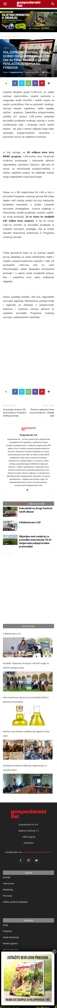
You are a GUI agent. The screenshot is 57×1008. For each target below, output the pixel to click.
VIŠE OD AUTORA (37, 504)
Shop (5, 925)
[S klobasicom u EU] (10, 526)
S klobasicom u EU (30, 522)
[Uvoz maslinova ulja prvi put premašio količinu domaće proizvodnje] (28, 715)
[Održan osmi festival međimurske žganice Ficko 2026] (28, 750)
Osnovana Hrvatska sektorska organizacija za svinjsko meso (25, 767)
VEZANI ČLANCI (19, 504)
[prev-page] (5, 554)
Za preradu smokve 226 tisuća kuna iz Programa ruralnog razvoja (14, 412)
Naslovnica (5, 36)
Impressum (8, 883)
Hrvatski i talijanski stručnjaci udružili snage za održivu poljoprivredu (26, 665)
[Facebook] (15, 83)
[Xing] (28, 490)
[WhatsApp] (28, 83)
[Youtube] (36, 860)
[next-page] (9, 554)
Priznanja (7, 895)
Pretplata (7, 931)
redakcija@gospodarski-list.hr (37, 852)
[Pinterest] (42, 83)
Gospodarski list (16, 72)
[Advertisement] (28, 351)
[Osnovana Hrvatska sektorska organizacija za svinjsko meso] (28, 784)
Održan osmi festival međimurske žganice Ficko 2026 (26, 733)
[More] (49, 83)
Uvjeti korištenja (11, 937)
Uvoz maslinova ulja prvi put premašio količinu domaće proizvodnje (26, 699)
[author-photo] (28, 431)
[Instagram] (28, 860)
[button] (53, 4)
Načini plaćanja (10, 949)
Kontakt (6, 877)
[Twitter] (22, 83)
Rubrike (16, 36)
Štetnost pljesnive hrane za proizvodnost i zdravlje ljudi (41, 412)
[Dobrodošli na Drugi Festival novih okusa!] (10, 512)
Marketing (8, 889)
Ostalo (14, 48)
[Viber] (35, 83)
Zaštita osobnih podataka (15, 901)
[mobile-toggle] (5, 4)
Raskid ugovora (10, 943)
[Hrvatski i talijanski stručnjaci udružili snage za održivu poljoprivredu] (28, 681)
